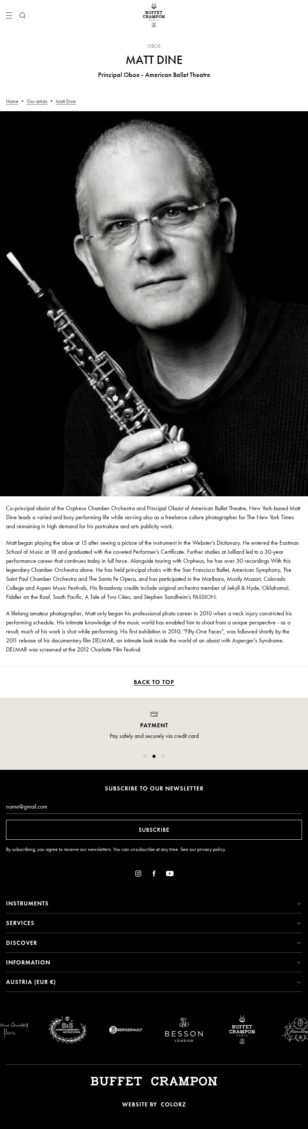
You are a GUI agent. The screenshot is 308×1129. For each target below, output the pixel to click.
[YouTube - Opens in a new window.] (169, 875)
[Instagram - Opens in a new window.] (138, 875)
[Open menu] (9, 15)
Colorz (173, 1104)
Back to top (154, 682)
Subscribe (154, 829)
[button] (144, 756)
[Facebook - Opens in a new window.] (154, 875)
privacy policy (211, 849)
